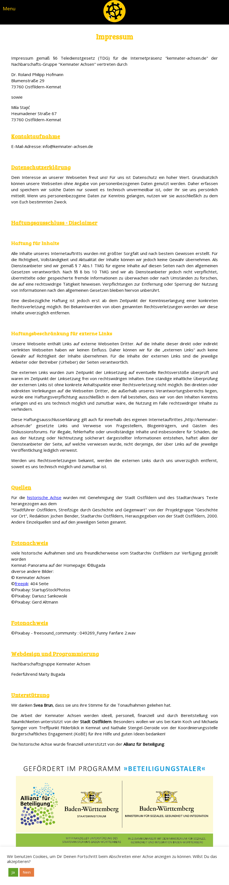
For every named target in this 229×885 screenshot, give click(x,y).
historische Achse (44, 497)
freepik (21, 583)
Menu (9, 9)
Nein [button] (27, 872)
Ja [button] (13, 872)
